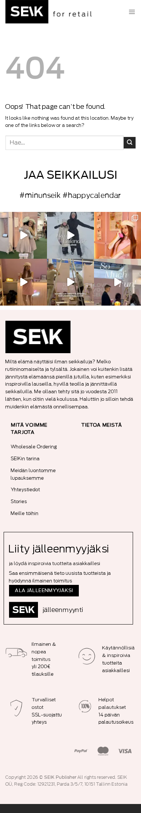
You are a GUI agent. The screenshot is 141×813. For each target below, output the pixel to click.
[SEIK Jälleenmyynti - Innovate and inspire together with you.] (50, 11)
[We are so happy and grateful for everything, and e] (23, 235)
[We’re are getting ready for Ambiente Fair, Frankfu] (70, 282)
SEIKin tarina (25, 458)
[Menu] (132, 12)
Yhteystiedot (25, 489)
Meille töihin (25, 513)
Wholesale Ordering (34, 446)
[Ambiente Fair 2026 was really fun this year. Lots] (117, 235)
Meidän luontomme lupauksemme (33, 474)
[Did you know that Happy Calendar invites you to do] (70, 235)
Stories (19, 501)
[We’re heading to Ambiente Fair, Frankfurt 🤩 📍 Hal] (117, 282)
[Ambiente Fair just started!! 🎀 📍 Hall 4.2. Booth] (23, 282)
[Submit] (130, 142)
